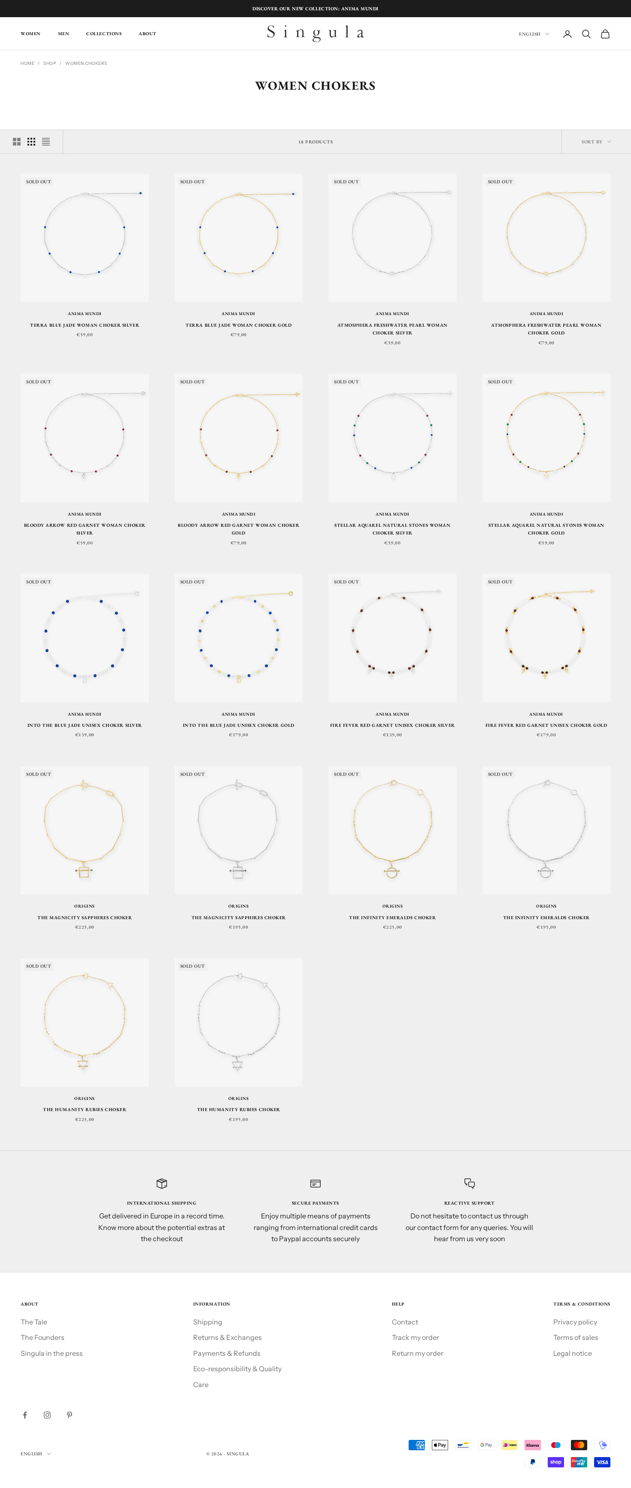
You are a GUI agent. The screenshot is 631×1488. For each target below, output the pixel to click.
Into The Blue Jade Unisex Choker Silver (84, 725)
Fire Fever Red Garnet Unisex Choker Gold (546, 725)
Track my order (415, 1337)
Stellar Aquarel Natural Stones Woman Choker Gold (546, 529)
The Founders (42, 1337)
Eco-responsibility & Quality (237, 1368)
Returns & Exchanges (227, 1337)
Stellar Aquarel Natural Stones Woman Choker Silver (392, 529)
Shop (49, 63)
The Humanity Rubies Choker (84, 1109)
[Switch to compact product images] (46, 141)
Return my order (417, 1353)
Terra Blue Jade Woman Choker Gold (238, 325)
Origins (84, 906)
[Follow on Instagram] (47, 1415)
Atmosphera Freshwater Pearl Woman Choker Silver (392, 329)
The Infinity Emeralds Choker (392, 917)
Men (64, 34)
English (530, 34)
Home (27, 63)
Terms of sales (575, 1337)
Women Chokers (86, 63)
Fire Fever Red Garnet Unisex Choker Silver (392, 725)
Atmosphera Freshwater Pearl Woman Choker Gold (546, 329)
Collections (103, 34)
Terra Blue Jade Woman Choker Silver (84, 325)
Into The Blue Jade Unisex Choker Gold (238, 725)
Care (201, 1384)
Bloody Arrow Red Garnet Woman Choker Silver (85, 529)
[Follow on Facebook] (25, 1415)
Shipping (207, 1322)
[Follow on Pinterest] (69, 1415)
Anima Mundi (85, 313)
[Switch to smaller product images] (31, 141)
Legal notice (572, 1353)
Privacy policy (575, 1322)
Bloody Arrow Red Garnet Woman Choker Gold (238, 529)
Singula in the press (52, 1353)
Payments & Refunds (227, 1353)
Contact (405, 1322)
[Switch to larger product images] (17, 141)
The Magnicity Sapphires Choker (84, 917)
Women (31, 34)
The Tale (34, 1322)
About (148, 34)
